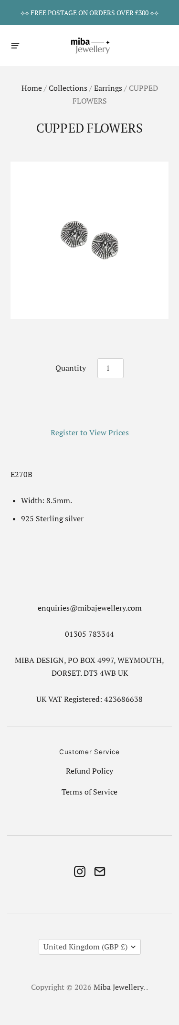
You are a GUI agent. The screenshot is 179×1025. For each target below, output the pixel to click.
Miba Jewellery (118, 987)
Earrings (108, 88)
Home (31, 88)
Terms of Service (89, 792)
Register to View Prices (90, 433)
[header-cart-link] (163, 45)
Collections (68, 88)
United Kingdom (85, 947)
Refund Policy (89, 771)
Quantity (70, 368)
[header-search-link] (146, 45)
